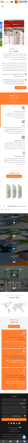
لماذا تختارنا (14, 98)
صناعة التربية (14, 243)
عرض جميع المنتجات (15, 176)
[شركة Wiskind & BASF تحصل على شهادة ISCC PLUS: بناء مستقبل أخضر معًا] (14, 357)
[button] (2, 209)
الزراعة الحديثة (14, 230)
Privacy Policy (12, 438)
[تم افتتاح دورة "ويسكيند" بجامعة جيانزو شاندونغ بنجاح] (14, 338)
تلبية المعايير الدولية (20, 141)
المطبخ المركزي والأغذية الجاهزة (14, 269)
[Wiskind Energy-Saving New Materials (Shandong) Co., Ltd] (21, 1)
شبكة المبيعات (14, 297)
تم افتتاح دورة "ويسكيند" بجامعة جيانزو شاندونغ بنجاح (14, 342)
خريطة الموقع (20, 438)
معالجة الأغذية (14, 217)
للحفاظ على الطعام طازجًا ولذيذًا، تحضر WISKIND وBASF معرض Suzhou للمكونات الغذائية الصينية (15, 383)
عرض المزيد (22, 88)
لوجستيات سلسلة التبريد (14, 282)
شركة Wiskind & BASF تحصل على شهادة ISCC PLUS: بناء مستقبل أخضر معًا (15, 361)
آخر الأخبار (14, 322)
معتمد (23, 125)
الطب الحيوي (14, 256)
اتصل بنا (15, 101)
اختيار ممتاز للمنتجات (19, 112)
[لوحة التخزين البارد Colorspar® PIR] (14, 192)
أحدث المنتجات (14, 173)
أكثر (20, 346)
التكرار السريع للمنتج (19, 156)
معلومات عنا (14, 51)
